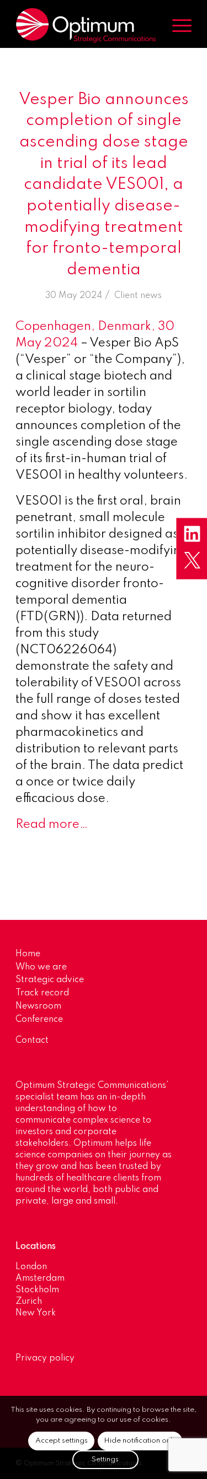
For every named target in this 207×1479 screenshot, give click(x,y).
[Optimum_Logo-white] (85, 25)
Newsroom (38, 1006)
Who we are (41, 967)
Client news (138, 295)
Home (27, 954)
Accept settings (61, 1440)
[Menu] (176, 25)
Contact (32, 1040)
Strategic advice (49, 980)
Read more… (51, 825)
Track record (42, 993)
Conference (39, 1019)
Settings (105, 1459)
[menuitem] (176, 25)
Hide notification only (140, 1440)
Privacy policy (45, 1358)
